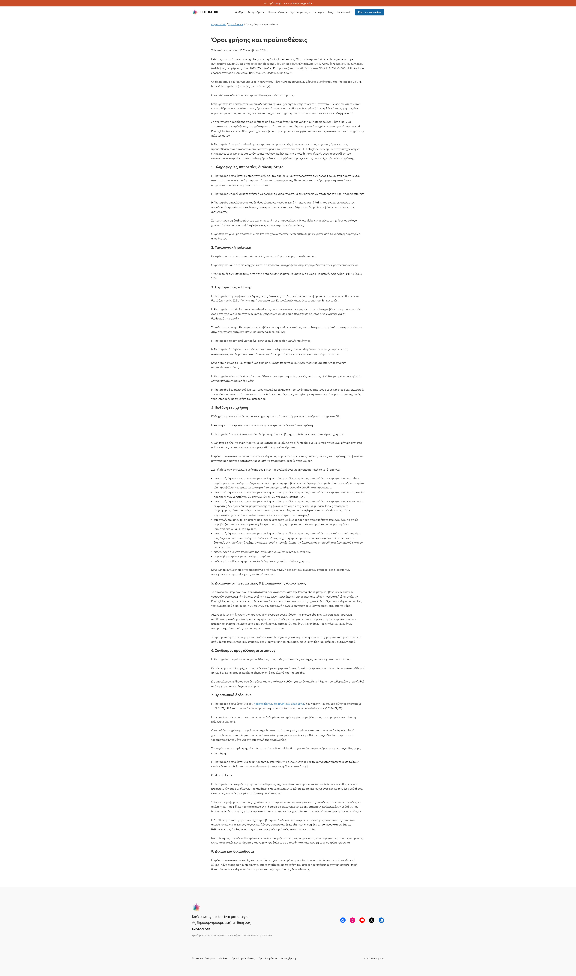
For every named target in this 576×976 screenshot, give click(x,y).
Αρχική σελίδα (218, 24)
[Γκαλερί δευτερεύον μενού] (323, 12)
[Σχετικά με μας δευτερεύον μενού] (309, 12)
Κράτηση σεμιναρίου (369, 12)
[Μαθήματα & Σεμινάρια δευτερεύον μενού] (263, 12)
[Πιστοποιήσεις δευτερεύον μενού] (286, 12)
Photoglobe (209, 12)
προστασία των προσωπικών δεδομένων (279, 703)
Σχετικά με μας (235, 24)
